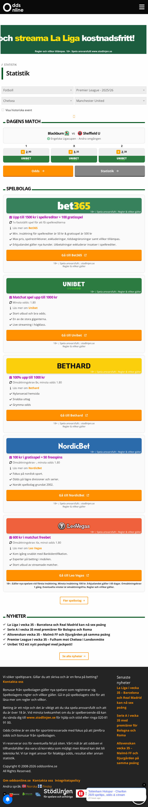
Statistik (107, 171)
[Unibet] (26, 159)
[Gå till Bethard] (74, 366)
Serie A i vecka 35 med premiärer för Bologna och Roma (49, 629)
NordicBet (35, 468)
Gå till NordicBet (71, 495)
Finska (47, 786)
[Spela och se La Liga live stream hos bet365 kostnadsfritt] (74, 39)
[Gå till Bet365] (74, 205)
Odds (36, 171)
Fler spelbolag (72, 600)
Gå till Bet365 (71, 255)
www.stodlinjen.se (41, 717)
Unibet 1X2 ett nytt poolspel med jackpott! (39, 644)
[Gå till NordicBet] (74, 445)
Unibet (33, 308)
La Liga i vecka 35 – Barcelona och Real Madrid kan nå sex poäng (56, 625)
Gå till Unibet (71, 335)
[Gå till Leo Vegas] (74, 526)
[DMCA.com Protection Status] (14, 794)
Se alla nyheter (72, 656)
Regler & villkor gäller (129, 211)
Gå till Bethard (71, 415)
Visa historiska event (19, 110)
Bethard (34, 388)
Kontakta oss (13, 682)
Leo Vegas (35, 548)
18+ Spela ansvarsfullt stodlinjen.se (74, 263)
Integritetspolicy (67, 780)
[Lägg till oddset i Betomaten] (22, 152)
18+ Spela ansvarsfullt (103, 211)
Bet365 (33, 228)
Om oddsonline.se (17, 780)
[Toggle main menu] (142, 7)
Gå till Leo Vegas (71, 575)
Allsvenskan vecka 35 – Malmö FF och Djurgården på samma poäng (58, 634)
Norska (31, 786)
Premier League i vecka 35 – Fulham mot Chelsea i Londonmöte (55, 639)
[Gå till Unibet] (74, 285)
